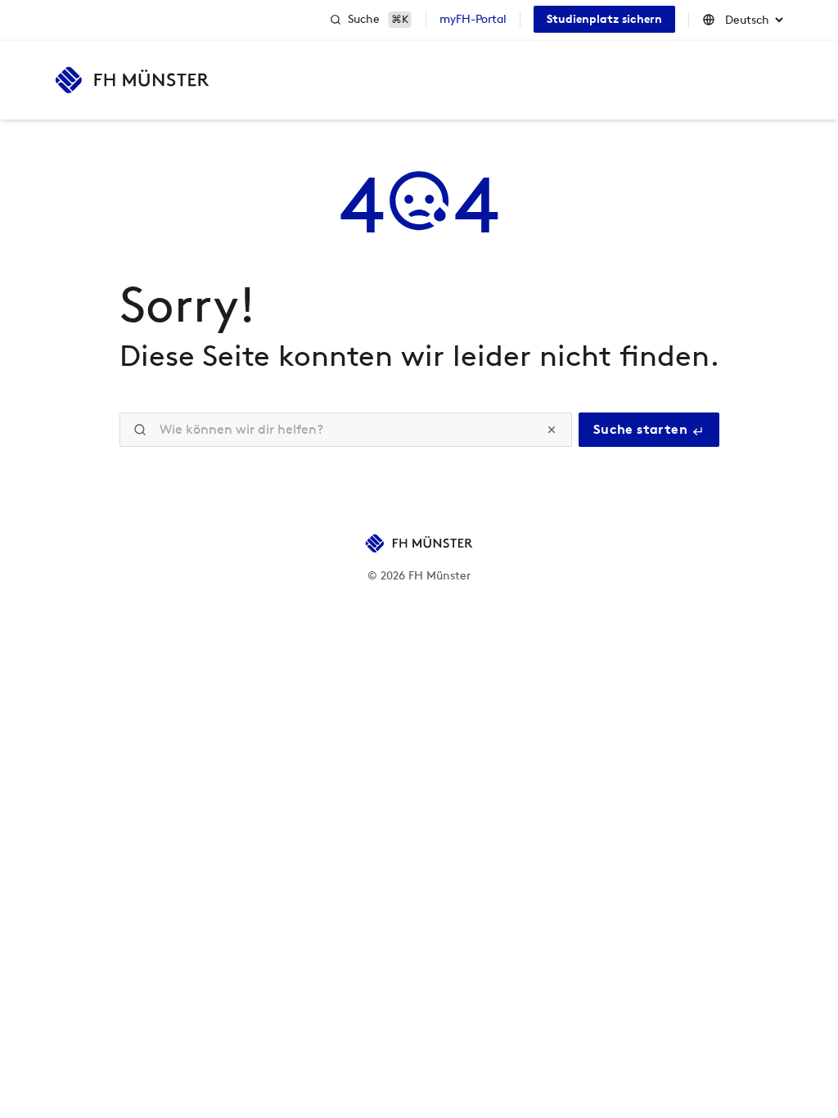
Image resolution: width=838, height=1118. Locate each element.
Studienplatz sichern (604, 19)
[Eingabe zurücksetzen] (551, 430)
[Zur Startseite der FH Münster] (132, 80)
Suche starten (642, 429)
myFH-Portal (473, 19)
